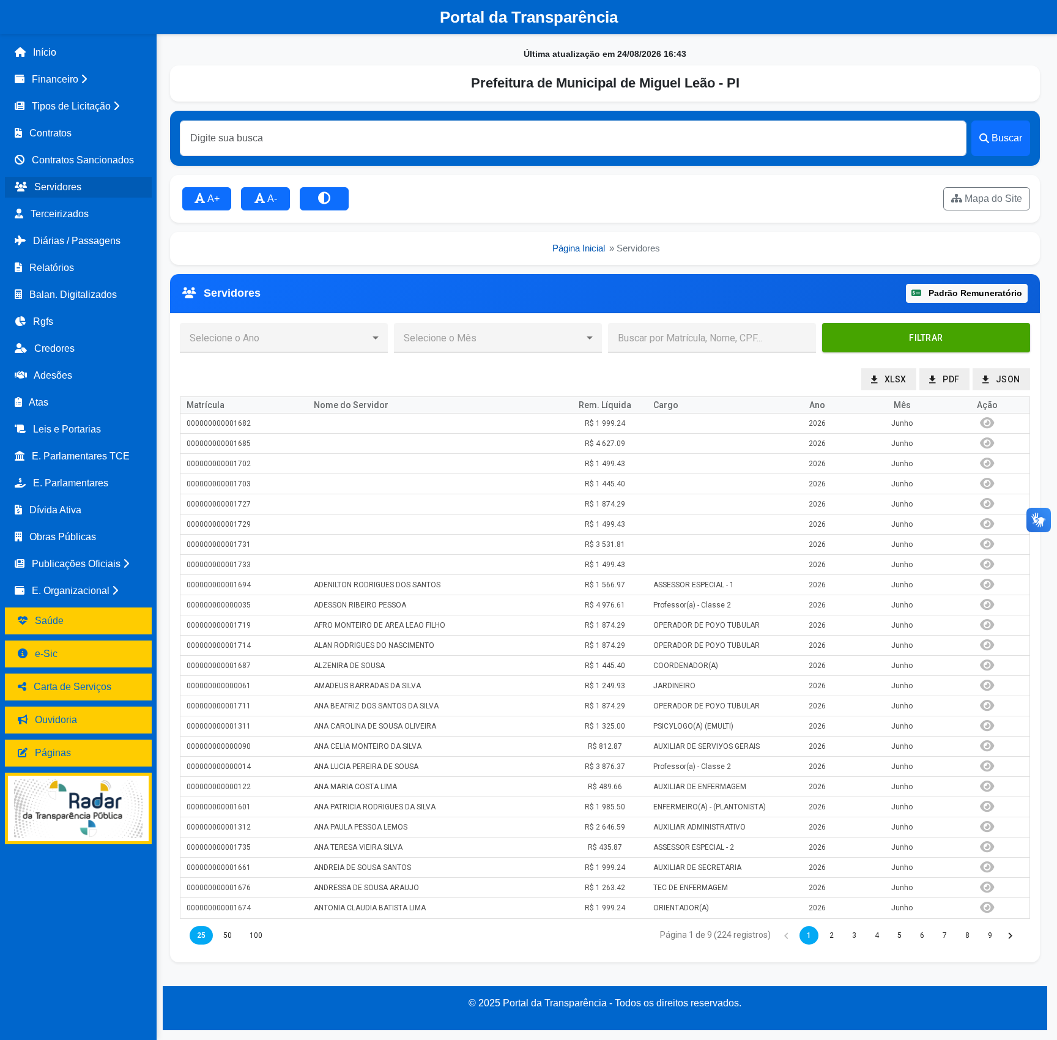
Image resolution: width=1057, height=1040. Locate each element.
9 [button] (990, 935)
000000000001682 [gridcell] (219, 423)
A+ (213, 198)
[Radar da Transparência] (78, 808)
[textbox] (712, 337)
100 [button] (256, 935)
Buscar (1007, 138)
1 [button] (809, 935)
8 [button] (967, 935)
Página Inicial (578, 248)
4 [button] (877, 935)
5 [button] (899, 935)
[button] (78, 79)
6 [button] (922, 935)
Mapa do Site (992, 198)
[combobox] (274, 337)
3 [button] (854, 935)
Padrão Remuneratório (974, 293)
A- (271, 198)
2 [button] (831, 935)
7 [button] (945, 935)
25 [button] (201, 935)
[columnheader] (244, 405)
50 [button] (227, 935)
